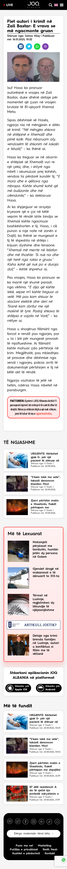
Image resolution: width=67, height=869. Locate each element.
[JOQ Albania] (34, 5)
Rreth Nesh (50, 849)
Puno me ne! (24, 845)
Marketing (44, 845)
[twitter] (18, 821)
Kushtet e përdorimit (26, 853)
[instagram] (34, 821)
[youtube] (10, 821)
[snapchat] (57, 821)
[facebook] (25, 821)
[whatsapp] (41, 821)
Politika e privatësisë (24, 849)
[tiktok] (49, 821)
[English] (56, 5)
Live (9, 5)
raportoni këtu (43, 413)
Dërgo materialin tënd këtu (32, 833)
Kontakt (50, 853)
